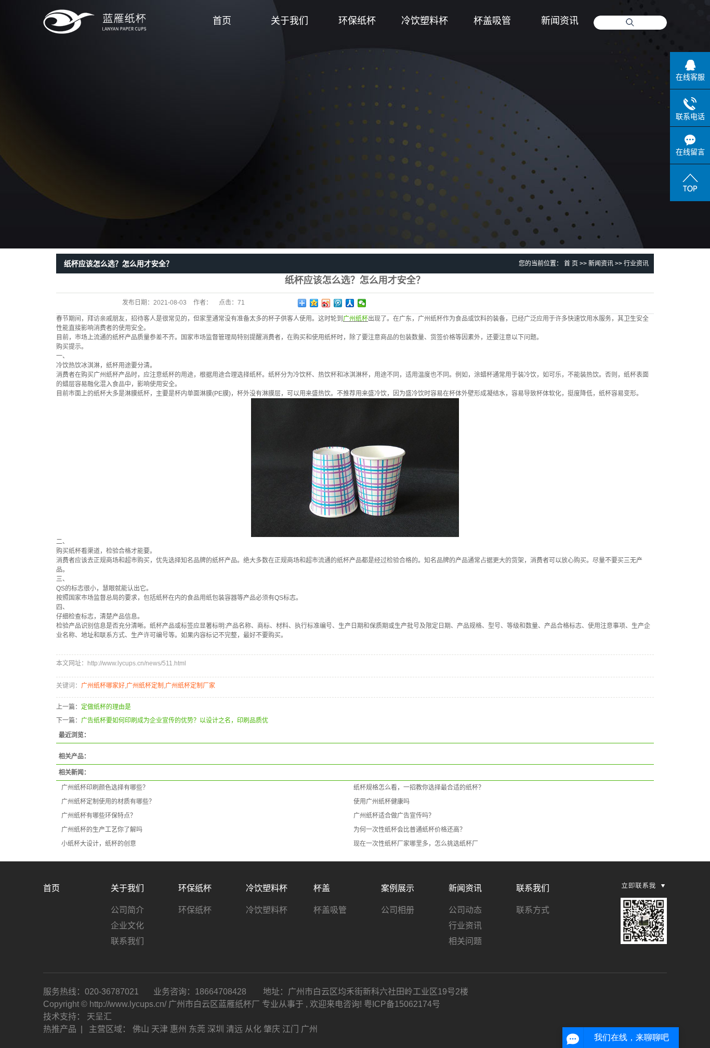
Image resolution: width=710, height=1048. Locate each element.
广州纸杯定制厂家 (190, 685)
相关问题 (465, 941)
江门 (290, 1029)
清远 (234, 1029)
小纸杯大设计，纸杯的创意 (98, 843)
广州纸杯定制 (145, 685)
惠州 (178, 1029)
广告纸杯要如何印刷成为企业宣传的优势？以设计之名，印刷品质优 (174, 720)
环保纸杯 (357, 21)
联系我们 (127, 941)
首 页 (571, 263)
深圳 (215, 1029)
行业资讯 (636, 263)
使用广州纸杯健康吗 (381, 801)
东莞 (197, 1029)
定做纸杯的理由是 (106, 707)
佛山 (141, 1029)
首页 (222, 21)
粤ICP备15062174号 (402, 1004)
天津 (159, 1029)
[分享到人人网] (350, 303)
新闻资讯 (559, 21)
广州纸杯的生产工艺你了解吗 (101, 829)
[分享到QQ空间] (314, 303)
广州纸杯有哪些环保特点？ (98, 815)
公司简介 (127, 910)
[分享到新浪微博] (326, 303)
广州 (309, 1029)
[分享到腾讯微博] (338, 303)
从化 (253, 1029)
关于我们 (289, 21)
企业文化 (127, 925)
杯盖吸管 (492, 21)
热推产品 (59, 1029)
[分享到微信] (362, 303)
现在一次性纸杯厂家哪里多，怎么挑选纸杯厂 (415, 843)
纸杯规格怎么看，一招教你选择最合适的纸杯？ (418, 787)
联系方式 (532, 910)
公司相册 (397, 910)
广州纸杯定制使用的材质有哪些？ (108, 801)
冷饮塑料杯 (424, 21)
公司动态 (465, 910)
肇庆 (272, 1029)
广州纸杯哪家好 (103, 685)
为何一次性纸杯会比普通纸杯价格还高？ (409, 829)
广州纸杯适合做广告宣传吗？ (394, 815)
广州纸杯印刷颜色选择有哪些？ (105, 787)
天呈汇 (99, 1016)
